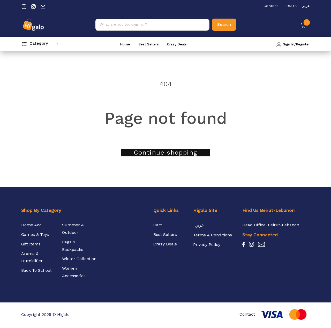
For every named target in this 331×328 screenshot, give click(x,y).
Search (224, 24)
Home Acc (31, 224)
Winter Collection (79, 258)
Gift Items (31, 244)
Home (125, 44)
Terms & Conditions (212, 235)
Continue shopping (165, 152)
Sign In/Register (296, 44)
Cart (157, 224)
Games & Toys (35, 234)
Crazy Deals (177, 44)
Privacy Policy (206, 244)
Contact (271, 6)
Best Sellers (148, 44)
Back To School (36, 270)
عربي (306, 6)
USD (290, 6)
